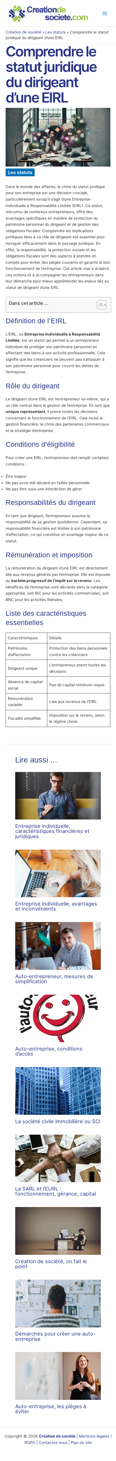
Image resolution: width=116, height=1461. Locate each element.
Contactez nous (53, 1442)
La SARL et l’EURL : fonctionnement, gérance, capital (55, 1191)
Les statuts (55, 32)
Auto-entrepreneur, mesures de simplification (54, 978)
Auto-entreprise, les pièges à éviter (50, 1408)
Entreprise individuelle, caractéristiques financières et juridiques (52, 831)
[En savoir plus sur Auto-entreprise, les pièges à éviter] (58, 1376)
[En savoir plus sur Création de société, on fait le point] (58, 1230)
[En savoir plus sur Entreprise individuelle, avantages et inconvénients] (58, 873)
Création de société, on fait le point (51, 1263)
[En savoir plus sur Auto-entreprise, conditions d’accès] (58, 1018)
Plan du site (81, 1442)
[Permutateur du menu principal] (105, 13)
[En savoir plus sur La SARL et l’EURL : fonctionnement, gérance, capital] (58, 1158)
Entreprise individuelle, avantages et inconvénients (56, 906)
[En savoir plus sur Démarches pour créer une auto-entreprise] (58, 1303)
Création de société (23, 32)
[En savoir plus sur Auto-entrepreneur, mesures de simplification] (58, 945)
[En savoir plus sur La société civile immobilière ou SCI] (58, 1090)
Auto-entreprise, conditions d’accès (48, 1051)
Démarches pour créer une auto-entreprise (55, 1336)
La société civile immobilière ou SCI (58, 1121)
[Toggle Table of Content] (99, 305)
